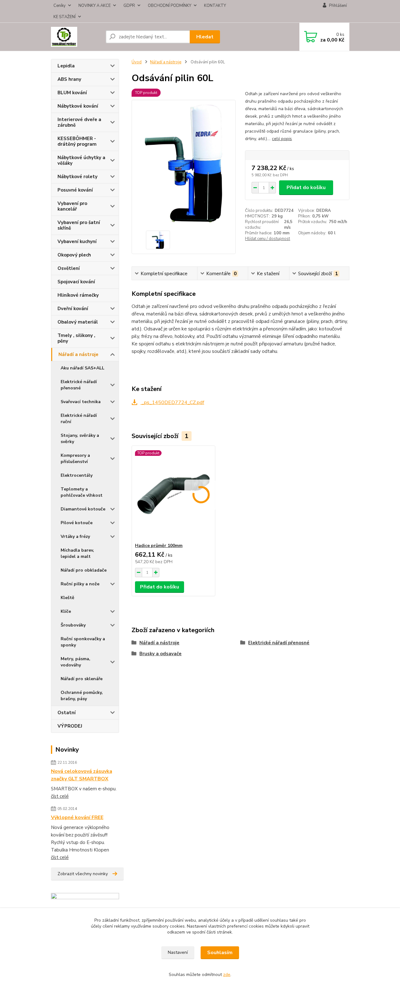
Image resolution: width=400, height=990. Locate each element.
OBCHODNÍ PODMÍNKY (169, 5)
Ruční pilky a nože (80, 584)
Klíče (66, 611)
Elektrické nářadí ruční (79, 418)
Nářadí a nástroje (78, 354)
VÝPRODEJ (70, 726)
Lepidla (66, 66)
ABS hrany (69, 79)
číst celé (60, 796)
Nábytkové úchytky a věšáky (81, 160)
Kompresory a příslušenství (75, 458)
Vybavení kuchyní (77, 241)
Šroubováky (73, 625)
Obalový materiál (78, 322)
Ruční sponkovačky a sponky (83, 642)
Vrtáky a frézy (75, 536)
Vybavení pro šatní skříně (79, 225)
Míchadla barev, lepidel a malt (77, 553)
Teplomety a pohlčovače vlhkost (81, 492)
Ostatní (67, 713)
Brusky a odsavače (160, 654)
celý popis (282, 139)
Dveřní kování (73, 308)
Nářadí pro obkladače (84, 570)
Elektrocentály (76, 475)
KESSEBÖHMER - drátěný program (77, 141)
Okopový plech (74, 255)
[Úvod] (76, 37)
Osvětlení (69, 268)
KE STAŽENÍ (64, 17)
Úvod (137, 62)
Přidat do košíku (306, 187)
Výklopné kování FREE (77, 817)
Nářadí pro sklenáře (81, 679)
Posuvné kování (75, 190)
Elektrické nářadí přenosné (79, 385)
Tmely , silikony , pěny (76, 338)
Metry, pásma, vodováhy (75, 662)
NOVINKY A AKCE (94, 5)
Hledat (204, 36)
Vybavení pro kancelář (72, 206)
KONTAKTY (215, 5)
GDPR (129, 5)
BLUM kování (72, 93)
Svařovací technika (81, 402)
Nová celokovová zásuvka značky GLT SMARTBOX (81, 775)
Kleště (67, 598)
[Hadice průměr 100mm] (173, 494)
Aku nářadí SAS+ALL (82, 368)
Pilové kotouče (76, 523)
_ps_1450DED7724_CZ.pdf (172, 402)
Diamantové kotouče (83, 509)
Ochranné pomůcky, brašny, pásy (82, 696)
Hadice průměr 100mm (158, 546)
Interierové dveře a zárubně (79, 122)
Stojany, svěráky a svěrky (80, 438)
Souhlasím (219, 952)
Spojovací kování (76, 282)
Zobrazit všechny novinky (83, 874)
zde (226, 975)
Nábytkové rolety (78, 176)
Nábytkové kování (78, 106)
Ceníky (59, 5)
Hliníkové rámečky (78, 295)
